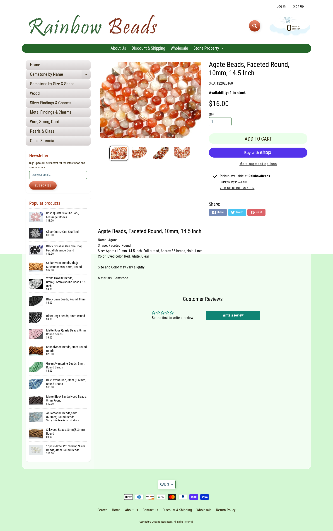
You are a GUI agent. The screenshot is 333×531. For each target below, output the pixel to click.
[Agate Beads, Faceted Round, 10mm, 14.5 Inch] (118, 153)
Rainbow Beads (164, 521)
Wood (35, 93)
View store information (237, 188)
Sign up (298, 6)
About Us (118, 48)
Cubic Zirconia (42, 140)
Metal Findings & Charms (51, 112)
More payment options (258, 164)
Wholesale (179, 48)
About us (131, 510)
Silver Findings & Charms (50, 102)
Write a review (233, 315)
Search (102, 510)
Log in (281, 6)
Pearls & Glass (42, 131)
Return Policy (226, 510)
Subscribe (43, 185)
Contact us (150, 510)
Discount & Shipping (148, 48)
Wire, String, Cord (44, 121)
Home (35, 64)
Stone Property (209, 49)
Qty (211, 114)
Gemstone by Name (60, 75)
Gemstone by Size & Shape (52, 83)
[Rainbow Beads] (94, 25)
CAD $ (164, 484)
